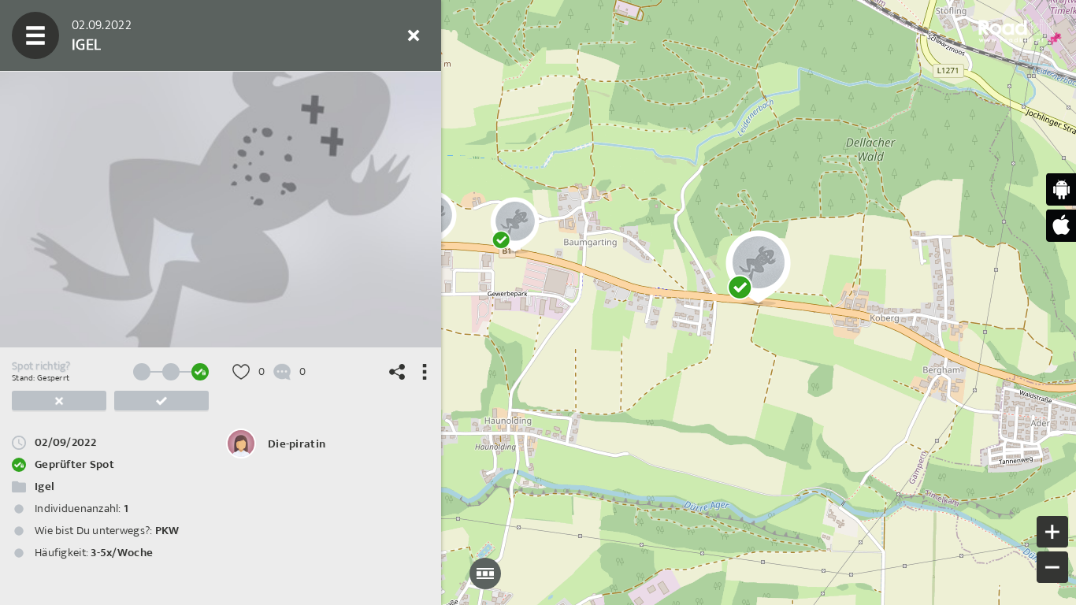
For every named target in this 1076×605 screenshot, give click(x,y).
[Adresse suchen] (271, 35)
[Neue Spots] (82, 35)
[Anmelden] (366, 35)
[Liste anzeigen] (130, 35)
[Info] (319, 35)
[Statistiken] (177, 35)
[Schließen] (413, 35)
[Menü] (35, 35)
